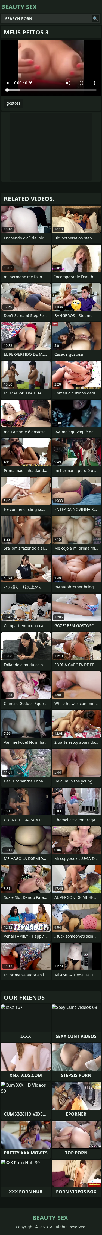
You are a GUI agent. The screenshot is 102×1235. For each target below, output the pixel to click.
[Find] (95, 18)
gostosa (14, 103)
